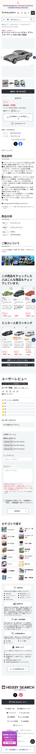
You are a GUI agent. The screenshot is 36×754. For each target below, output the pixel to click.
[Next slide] (34, 57)
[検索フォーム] (29, 13)
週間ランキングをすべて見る (17, 360)
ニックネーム (8, 455)
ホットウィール (15, 136)
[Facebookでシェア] (20, 144)
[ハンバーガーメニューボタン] (33, 13)
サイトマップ (18, 736)
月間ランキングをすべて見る (17, 365)
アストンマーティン (16, 227)
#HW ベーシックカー (7, 150)
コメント (6, 466)
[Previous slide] (1, 57)
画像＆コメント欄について (21, 388)
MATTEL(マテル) (15, 133)
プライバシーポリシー (26, 730)
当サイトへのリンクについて (26, 733)
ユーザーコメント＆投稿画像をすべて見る (14, 384)
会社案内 (9, 730)
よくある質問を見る (17, 669)
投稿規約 (9, 500)
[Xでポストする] (16, 144)
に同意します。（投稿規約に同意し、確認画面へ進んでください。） (19, 501)
